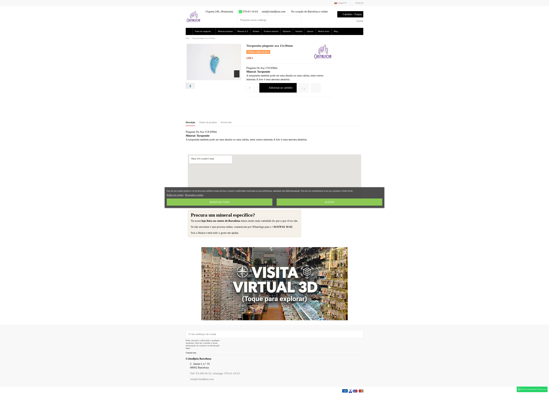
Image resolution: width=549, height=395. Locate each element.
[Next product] (362, 38)
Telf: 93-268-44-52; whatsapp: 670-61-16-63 (215, 373)
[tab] (226, 123)
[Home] (189, 31)
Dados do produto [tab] (208, 122)
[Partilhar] (248, 101)
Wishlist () (359, 3)
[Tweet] (252, 101)
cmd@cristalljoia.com (202, 379)
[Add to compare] (319, 88)
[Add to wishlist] (305, 88)
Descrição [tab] (190, 122)
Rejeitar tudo (219, 202)
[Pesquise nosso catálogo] (297, 20)
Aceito (329, 202)
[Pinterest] (257, 101)
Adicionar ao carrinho (281, 87)
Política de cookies (175, 195)
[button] (205, 31)
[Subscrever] (359, 334)
